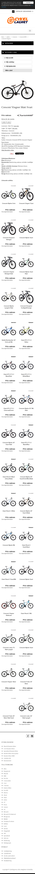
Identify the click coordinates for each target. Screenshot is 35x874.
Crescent (14, 37)
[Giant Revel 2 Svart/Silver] (26, 536)
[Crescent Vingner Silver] (8, 672)
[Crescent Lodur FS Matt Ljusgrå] (8, 638)
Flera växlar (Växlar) (21, 148)
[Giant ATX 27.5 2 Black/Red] (8, 365)
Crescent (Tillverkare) (8, 148)
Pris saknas (10, 210)
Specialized (7, 836)
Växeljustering (7, 860)
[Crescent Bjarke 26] (26, 399)
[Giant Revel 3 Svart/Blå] (8, 570)
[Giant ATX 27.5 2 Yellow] (26, 331)
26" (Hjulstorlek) (6, 144)
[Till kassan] (13, 11)
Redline (6, 824)
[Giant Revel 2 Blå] (26, 604)
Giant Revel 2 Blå (26, 613)
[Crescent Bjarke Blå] (8, 536)
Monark (6, 812)
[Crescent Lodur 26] (26, 706)
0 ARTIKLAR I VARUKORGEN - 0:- (24, 11)
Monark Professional (10, 814)
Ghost (5, 795)
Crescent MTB (23, 37)
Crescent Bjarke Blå (9, 545)
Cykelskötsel (7, 853)
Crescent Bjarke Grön (8, 203)
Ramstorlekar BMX (9, 756)
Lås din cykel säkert (9, 856)
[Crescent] (13, 185)
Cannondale (7, 781)
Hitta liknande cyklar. (7, 150)
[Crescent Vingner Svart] (26, 194)
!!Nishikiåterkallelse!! (10, 858)
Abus (5, 769)
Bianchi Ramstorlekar (10, 746)
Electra (6, 793)
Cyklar (8, 37)
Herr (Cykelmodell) (17, 144)
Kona (5, 805)
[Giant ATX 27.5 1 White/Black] (26, 365)
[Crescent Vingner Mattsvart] (8, 604)
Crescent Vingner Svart (26, 203)
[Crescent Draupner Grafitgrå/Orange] (26, 297)
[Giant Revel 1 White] (8, 501)
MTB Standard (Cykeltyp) (22, 146)
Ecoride (6, 790)
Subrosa (6, 838)
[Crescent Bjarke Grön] (8, 194)
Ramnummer (7, 760)
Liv (4, 809)
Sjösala (6, 828)
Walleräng (7, 840)
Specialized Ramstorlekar (11, 751)
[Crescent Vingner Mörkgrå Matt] (8, 262)
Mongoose (7, 816)
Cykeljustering (8, 851)
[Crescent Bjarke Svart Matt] (26, 262)
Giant (5, 797)
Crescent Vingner (6, 38)
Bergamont (7, 771)
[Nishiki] (13, 322)
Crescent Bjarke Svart (26, 237)
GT (4, 802)
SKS (5, 833)
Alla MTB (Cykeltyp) (7, 146)
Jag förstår (28, 2)
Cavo (5, 783)
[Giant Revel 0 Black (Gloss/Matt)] (8, 467)
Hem (2, 37)
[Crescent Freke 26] (26, 672)
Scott (5, 826)
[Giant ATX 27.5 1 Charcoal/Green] (8, 399)
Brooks (6, 778)
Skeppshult (7, 831)
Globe (5, 800)
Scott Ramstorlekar (9, 749)
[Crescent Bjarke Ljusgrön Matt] (8, 297)
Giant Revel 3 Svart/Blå (9, 579)
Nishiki (6, 819)
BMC (5, 776)
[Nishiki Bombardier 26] (8, 331)
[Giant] (31, 322)
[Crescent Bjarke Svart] (26, 228)
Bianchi (6, 773)
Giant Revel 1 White (9, 511)
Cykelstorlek (7, 758)
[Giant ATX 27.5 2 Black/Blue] (26, 433)
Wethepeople (7, 843)
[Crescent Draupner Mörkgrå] (8, 228)
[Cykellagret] (17, 20)
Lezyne (6, 807)
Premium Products (9, 821)
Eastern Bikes (7, 788)
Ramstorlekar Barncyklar (11, 753)
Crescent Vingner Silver (9, 681)
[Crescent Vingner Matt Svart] (17, 89)
